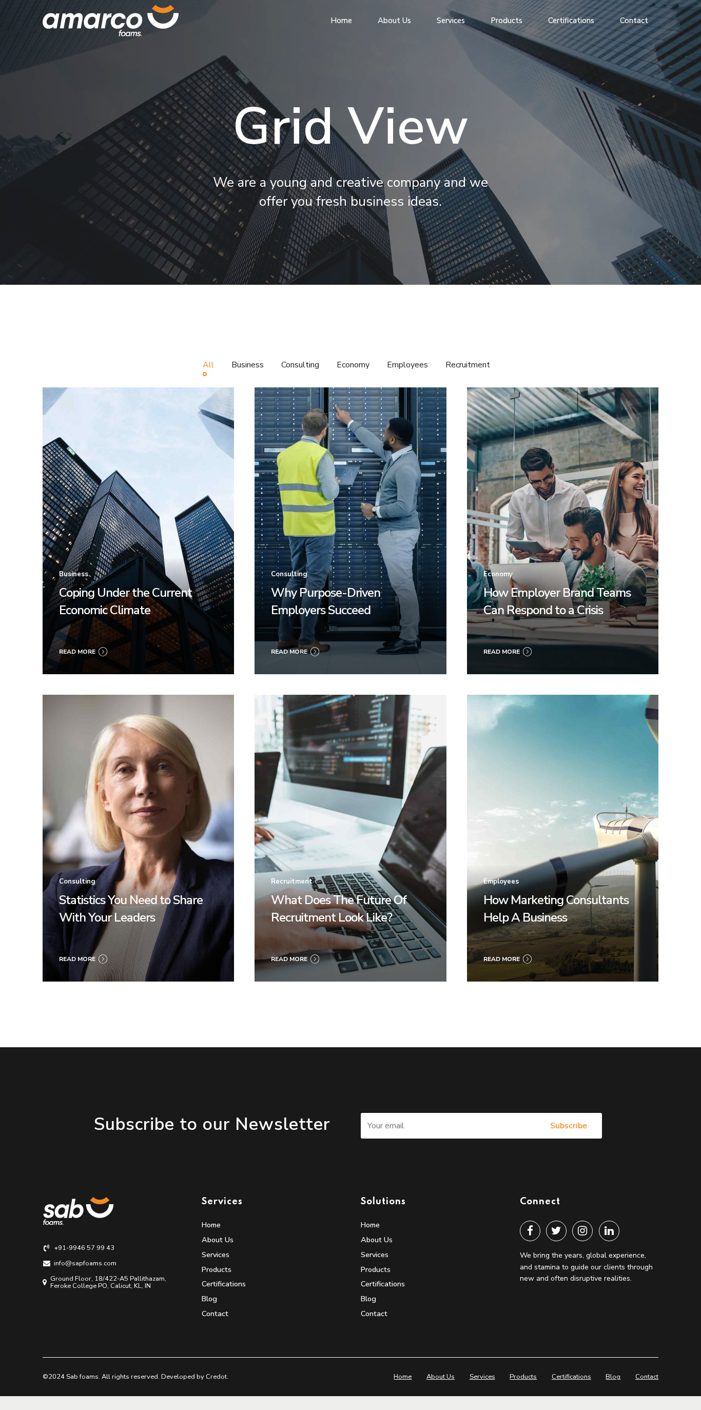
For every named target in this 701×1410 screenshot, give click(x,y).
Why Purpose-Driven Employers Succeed (325, 601)
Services (451, 20)
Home (341, 20)
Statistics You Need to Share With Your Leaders (131, 909)
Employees (501, 881)
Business (73, 574)
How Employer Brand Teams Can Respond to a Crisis (557, 601)
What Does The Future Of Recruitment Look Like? (338, 909)
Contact (634, 20)
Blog (209, 1299)
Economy (498, 574)
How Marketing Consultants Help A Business (556, 909)
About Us (394, 20)
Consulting (289, 574)
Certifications (571, 20)
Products (506, 20)
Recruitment (292, 881)
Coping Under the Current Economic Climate (125, 601)
